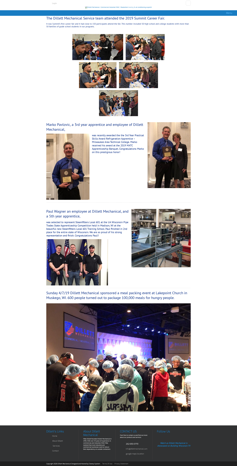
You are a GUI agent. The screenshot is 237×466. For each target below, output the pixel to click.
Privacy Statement (121, 464)
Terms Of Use (107, 464)
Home (54, 436)
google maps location (135, 454)
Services (56, 446)
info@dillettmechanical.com (136, 449)
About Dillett (57, 441)
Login (54, 3)
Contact (55, 451)
